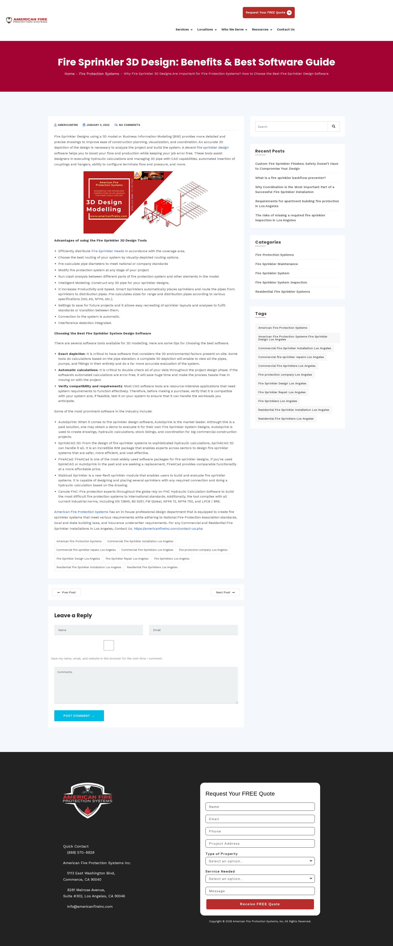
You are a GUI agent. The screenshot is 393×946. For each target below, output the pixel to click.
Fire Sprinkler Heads (107, 251)
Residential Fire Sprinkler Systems (282, 292)
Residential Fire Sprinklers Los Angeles (152, 567)
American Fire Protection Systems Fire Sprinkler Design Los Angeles (293, 338)
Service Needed (220, 871)
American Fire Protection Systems (81, 512)
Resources (260, 29)
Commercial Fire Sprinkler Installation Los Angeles (140, 541)
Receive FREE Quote (260, 904)
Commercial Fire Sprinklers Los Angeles (147, 549)
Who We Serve (232, 29)
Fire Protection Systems (99, 74)
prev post (69, 592)
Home (70, 74)
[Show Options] (311, 861)
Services (183, 29)
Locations (205, 29)
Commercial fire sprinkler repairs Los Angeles (86, 549)
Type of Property (222, 854)
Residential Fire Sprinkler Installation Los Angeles (88, 567)
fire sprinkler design (213, 147)
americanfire (68, 124)
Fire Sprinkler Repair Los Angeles (127, 558)
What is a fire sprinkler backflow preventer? (290, 178)
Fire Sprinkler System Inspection (281, 282)
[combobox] (259, 861)
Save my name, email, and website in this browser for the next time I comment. (107, 658)
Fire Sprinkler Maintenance (276, 264)
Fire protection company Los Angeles (203, 549)
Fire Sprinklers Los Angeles (172, 558)
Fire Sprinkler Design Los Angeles (78, 558)
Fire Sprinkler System (272, 273)
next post (223, 592)
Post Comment (79, 716)
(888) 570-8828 (80, 852)
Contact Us (286, 29)
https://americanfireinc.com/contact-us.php (168, 529)
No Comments (129, 124)
